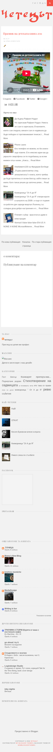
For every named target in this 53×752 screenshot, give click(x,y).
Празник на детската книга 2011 (22, 33)
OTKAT (14, 420)
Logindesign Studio (14, 666)
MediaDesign (11, 590)
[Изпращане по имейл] (9, 104)
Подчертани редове (11, 381)
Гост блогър (9, 377)
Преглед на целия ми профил (15, 345)
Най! (13, 409)
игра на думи (8, 390)
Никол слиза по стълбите (22, 455)
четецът (8, 340)
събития (6, 393)
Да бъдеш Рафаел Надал (26, 119)
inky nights (10, 689)
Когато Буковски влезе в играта (25, 432)
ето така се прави (42, 386)
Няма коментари (13, 41)
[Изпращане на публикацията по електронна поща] (5, 105)
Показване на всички (43, 616)
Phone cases (20, 145)
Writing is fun (11, 609)
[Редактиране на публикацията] (4, 45)
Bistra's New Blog (13, 556)
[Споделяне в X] (14, 104)
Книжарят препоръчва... (36, 377)
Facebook (20, 99)
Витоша (8, 691)
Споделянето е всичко (16, 653)
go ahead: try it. (12, 642)
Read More (35, 160)
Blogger (34, 731)
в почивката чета (26, 386)
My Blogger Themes (24, 743)
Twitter (32, 99)
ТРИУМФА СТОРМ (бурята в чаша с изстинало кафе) (22, 631)
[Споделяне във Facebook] (16, 104)
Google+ (43, 99)
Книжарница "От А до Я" (26, 193)
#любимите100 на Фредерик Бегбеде (32, 167)
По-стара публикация (41, 242)
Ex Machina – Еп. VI (13, 634)
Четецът (34, 741)
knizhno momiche (13, 572)
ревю (47, 389)
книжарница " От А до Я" (28, 390)
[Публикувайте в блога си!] (12, 104)
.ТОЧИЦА (9, 548)
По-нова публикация (11, 242)
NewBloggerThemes (26, 745)
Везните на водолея (13, 645)
